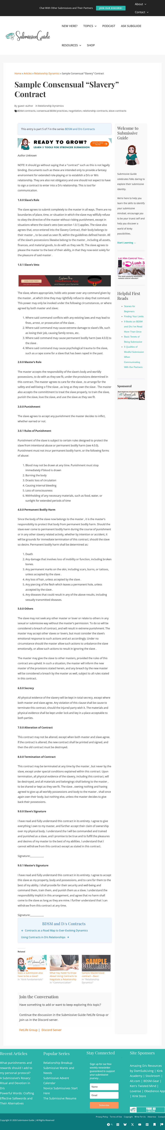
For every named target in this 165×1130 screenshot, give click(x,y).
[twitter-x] (133, 1124)
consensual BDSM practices (52, 110)
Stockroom (153, 1076)
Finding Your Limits (134, 316)
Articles (28, 73)
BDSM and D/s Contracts (80, 129)
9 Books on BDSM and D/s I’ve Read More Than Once (133, 326)
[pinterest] (147, 1124)
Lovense (135, 1091)
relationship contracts (95, 110)
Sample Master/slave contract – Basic (93, 974)
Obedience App (154, 1091)
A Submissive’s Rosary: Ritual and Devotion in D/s (15, 1083)
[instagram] (118, 1124)
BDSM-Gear (151, 1081)
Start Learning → (126, 242)
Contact (161, 1116)
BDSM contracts (26, 110)
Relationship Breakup (57, 1063)
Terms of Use (116, 1116)
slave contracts (117, 110)
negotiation (75, 110)
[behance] (155, 1124)
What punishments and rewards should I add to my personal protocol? (16, 1068)
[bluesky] (125, 1124)
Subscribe (104, 1105)
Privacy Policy (102, 1116)
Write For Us (140, 1116)
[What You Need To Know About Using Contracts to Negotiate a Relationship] (64, 963)
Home (18, 73)
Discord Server (51, 1030)
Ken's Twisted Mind (143, 1086)
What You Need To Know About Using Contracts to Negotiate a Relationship (63, 976)
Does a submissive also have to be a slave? (30, 974)
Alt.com (135, 1081)
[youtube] (140, 1124)
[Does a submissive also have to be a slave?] (32, 963)
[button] (111, 8)
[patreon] (162, 1124)
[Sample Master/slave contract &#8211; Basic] (96, 963)
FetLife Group (28, 1030)
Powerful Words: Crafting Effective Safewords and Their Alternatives (17, 1098)
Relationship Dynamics (46, 73)
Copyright (128, 1116)
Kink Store (139, 1096)
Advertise (152, 1116)
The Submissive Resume (59, 1098)
